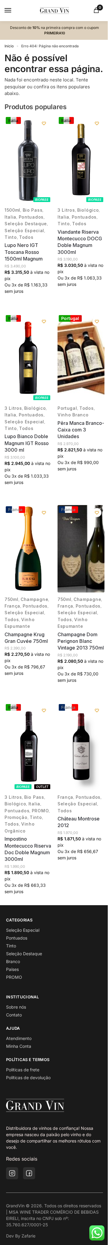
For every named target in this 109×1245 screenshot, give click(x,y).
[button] (97, 10)
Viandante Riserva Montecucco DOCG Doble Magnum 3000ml (80, 242)
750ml (11, 599)
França (12, 605)
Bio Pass (33, 210)
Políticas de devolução (28, 1077)
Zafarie (28, 1235)
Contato (14, 1014)
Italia (10, 217)
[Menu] (14, 10)
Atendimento (18, 1038)
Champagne (34, 599)
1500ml (12, 210)
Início (9, 46)
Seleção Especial (24, 230)
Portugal (67, 408)
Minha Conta (18, 1046)
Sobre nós (16, 1007)
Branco (13, 961)
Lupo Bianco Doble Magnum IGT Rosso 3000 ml (27, 443)
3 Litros (66, 210)
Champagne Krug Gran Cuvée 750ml (26, 637)
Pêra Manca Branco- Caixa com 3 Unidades (81, 430)
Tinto (11, 237)
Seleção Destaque (26, 223)
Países (12, 969)
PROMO (40, 810)
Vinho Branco (73, 414)
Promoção (16, 817)
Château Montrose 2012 (79, 822)
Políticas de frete (22, 1069)
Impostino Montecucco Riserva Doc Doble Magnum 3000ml (28, 849)
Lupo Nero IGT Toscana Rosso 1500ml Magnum (24, 252)
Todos (26, 237)
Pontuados (31, 217)
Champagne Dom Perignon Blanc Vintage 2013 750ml (81, 641)
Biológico (88, 210)
